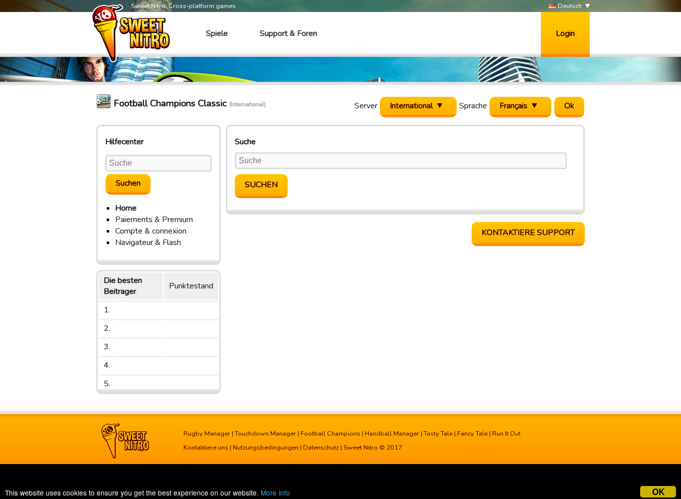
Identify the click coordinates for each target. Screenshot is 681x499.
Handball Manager (392, 433)
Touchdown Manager (265, 433)
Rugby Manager (206, 433)
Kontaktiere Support (528, 232)
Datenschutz (321, 447)
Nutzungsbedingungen (266, 447)
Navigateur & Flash (148, 242)
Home (126, 208)
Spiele (217, 33)
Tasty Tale (438, 433)
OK (658, 492)
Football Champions (330, 433)
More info (275, 493)
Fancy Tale (472, 433)
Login (565, 33)
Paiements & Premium (154, 219)
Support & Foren (288, 33)
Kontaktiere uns (205, 447)
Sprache (473, 105)
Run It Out (506, 433)
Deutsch (569, 5)
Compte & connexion (150, 231)
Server (365, 105)
